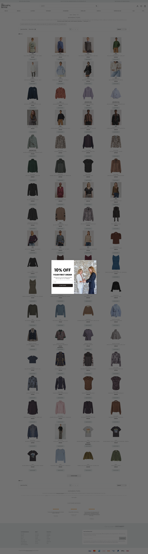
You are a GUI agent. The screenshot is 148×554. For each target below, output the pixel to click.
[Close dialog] (95, 262)
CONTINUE (62, 285)
